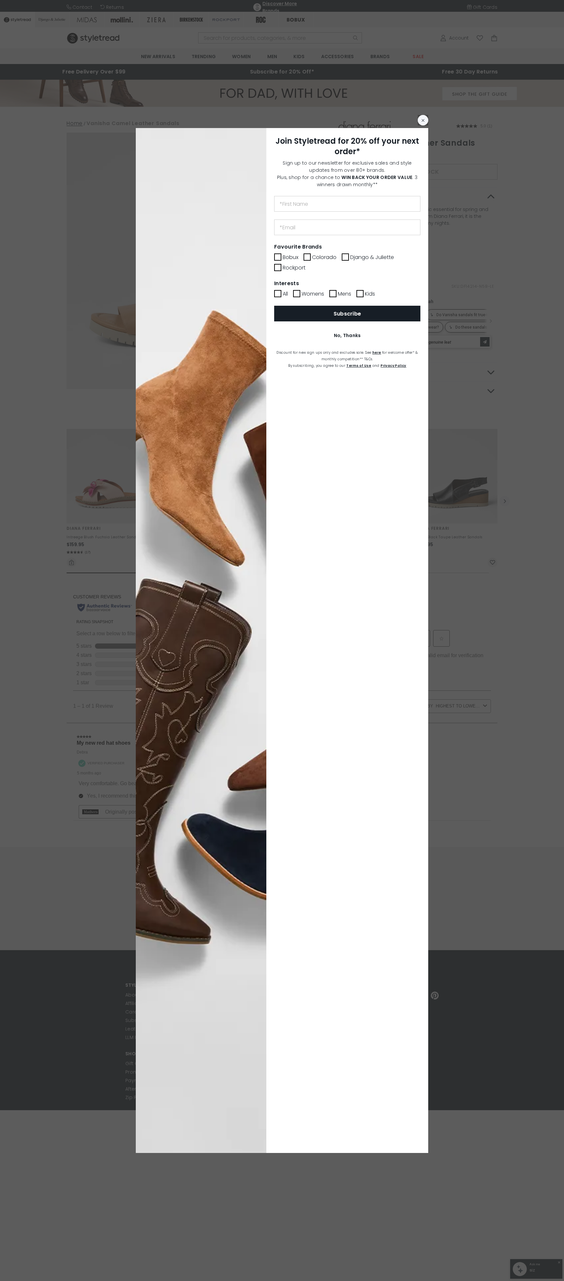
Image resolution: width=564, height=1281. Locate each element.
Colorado (324, 257)
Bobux (290, 257)
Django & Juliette (372, 257)
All (285, 294)
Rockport (294, 267)
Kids (370, 294)
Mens (344, 294)
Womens (313, 294)
